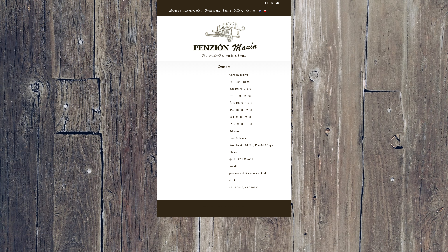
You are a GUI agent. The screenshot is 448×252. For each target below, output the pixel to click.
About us (175, 10)
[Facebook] (267, 3)
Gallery (238, 10)
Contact (251, 10)
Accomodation (193, 10)
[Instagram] (272, 3)
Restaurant (212, 10)
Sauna (227, 10)
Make (212, 206)
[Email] (277, 3)
